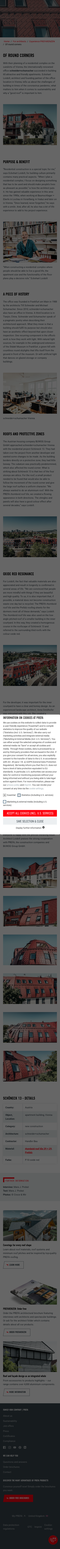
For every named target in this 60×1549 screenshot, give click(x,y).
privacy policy (13, 785)
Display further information (29, 828)
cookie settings (36, 788)
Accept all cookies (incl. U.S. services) (30, 813)
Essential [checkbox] (11, 795)
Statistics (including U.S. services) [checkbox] (37, 795)
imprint (27, 785)
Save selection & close (30, 821)
